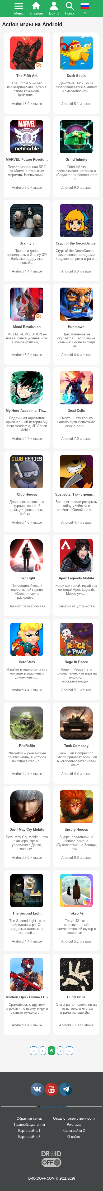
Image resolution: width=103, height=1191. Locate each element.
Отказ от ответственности (74, 1118)
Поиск (69, 13)
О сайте (73, 1137)
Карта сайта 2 (74, 1131)
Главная (36, 13)
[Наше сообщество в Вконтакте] (37, 1095)
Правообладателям (29, 1125)
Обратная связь (29, 1118)
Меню (19, 13)
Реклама (74, 1125)
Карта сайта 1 (29, 1131)
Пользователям (53, 1107)
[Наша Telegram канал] (65, 1095)
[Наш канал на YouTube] (51, 1095)
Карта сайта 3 (29, 1137)
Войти (54, 13)
